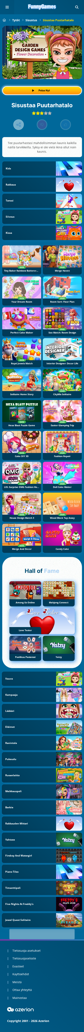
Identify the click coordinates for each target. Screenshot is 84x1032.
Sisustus (31, 20)
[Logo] (42, 7)
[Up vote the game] (65, 124)
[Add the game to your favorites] (74, 33)
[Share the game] (18, 124)
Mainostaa (19, 998)
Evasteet (18, 966)
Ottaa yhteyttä (22, 990)
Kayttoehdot (20, 974)
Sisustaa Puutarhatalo (58, 20)
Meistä (17, 982)
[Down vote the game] (42, 124)
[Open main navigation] (7, 7)
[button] (77, 7)
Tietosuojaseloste (24, 958)
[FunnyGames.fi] (4, 20)
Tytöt (16, 20)
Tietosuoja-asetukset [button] (26, 951)
